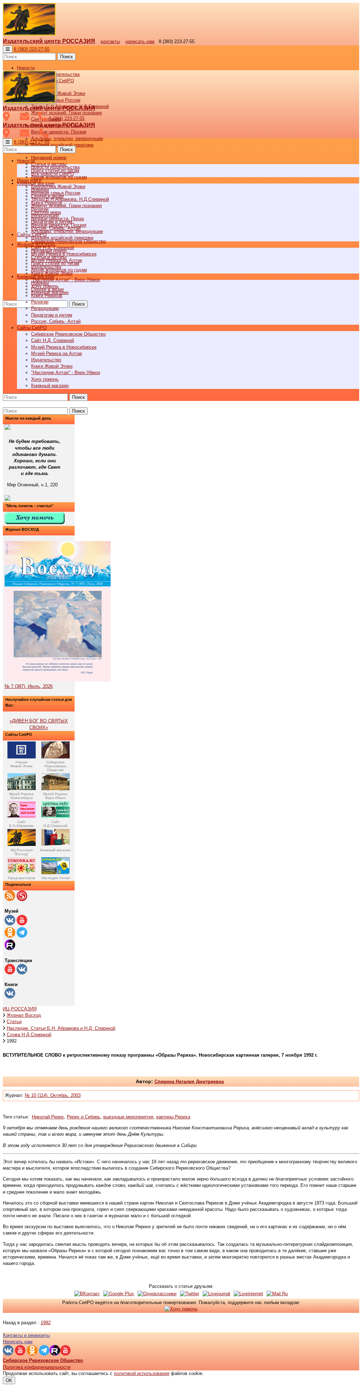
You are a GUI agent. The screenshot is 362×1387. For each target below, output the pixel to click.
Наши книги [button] (29, 180)
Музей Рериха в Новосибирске (64, 347)
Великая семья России (55, 193)
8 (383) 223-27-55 (31, 49)
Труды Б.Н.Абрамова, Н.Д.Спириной (70, 199)
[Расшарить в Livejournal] (216, 1293)
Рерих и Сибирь (83, 1116)
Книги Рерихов (46, 295)
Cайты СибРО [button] (32, 327)
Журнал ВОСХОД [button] (36, 244)
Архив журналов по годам (59, 269)
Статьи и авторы (48, 257)
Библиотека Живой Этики (58, 93)
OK (9, 1380)
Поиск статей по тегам (55, 263)
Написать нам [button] (18, 1341)
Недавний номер (48, 157)
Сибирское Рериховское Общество (68, 334)
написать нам (139, 41)
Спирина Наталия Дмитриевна (189, 1081)
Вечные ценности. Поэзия (58, 131)
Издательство (46, 359)
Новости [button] (26, 68)
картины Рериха (173, 1116)
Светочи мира (46, 212)
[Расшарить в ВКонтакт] (87, 1293)
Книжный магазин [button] (35, 276)
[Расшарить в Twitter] (189, 1293)
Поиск (66, 56)
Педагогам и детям (51, 315)
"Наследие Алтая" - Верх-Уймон (65, 279)
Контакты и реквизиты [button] (26, 1335)
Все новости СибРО (52, 173)
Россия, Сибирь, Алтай (56, 321)
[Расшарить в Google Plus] (118, 1293)
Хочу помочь (45, 379)
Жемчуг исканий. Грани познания (66, 205)
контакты (110, 41)
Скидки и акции (47, 289)
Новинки (40, 283)
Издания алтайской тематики (62, 145)
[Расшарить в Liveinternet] (248, 1293)
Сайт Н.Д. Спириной (52, 340)
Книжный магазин (50, 385)
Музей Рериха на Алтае (56, 353)
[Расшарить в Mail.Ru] (277, 1293)
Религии (39, 302)
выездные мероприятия (128, 1116)
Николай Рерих (48, 1116)
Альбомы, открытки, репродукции (67, 138)
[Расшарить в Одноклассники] (156, 1293)
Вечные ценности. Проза (57, 218)
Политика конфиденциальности (36, 1367)
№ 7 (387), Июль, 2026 (29, 686)
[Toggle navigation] (7, 49)
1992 (46, 1322)
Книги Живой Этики (51, 366)
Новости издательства (55, 167)
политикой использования (141, 1373)
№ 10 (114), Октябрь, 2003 (53, 1095)
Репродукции (45, 308)
